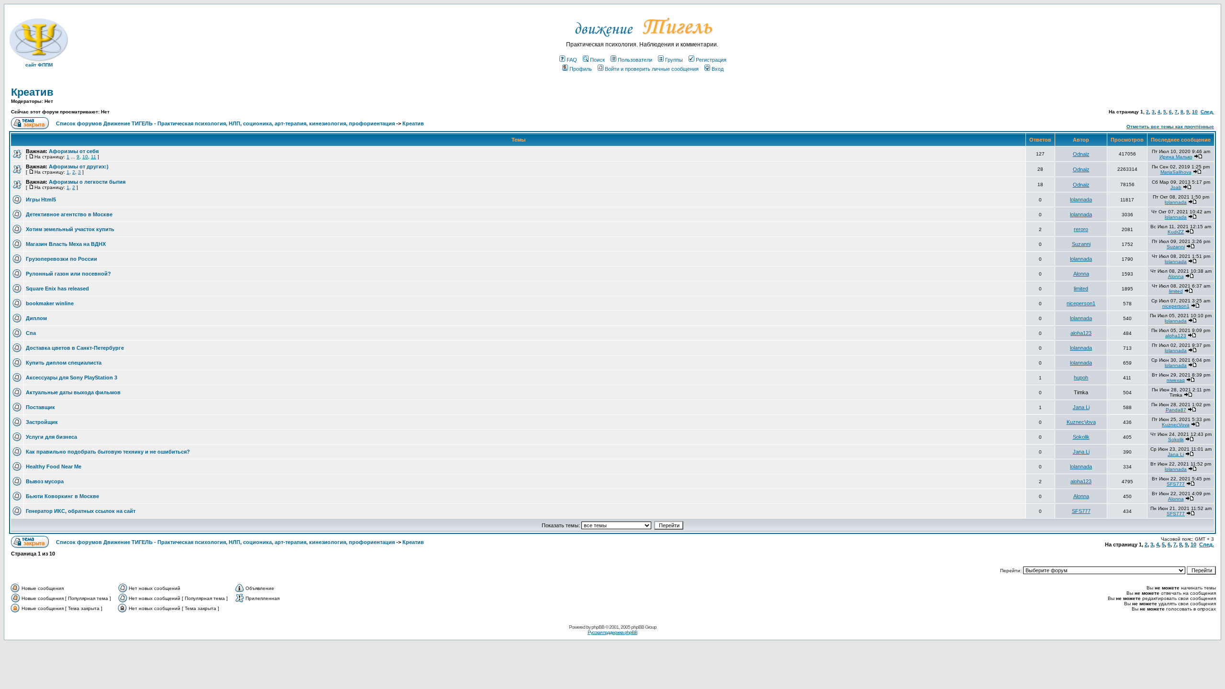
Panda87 (1176, 409)
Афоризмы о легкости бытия (87, 182)
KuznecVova (1081, 422)
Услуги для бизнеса (51, 437)
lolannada (1081, 199)
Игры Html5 (41, 199)
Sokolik (1081, 437)
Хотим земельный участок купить (70, 229)
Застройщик (42, 422)
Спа (31, 333)
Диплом (36, 318)
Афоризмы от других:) (79, 166)
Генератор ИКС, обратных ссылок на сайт (80, 511)
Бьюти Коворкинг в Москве (62, 496)
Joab (1175, 187)
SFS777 (1176, 484)
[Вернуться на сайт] (642, 39)
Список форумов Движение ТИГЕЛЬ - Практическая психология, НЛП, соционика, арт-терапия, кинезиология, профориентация (225, 123)
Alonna (1081, 274)
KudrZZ (1176, 231)
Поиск (597, 60)
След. (1207, 111)
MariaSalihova (1176, 172)
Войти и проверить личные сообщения (652, 69)
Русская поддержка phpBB (612, 632)
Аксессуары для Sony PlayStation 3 (71, 377)
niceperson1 (1081, 303)
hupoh (1081, 377)
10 (1195, 111)
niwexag (1176, 380)
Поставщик (40, 407)
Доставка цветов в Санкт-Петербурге (75, 348)
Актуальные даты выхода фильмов (73, 392)
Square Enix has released (57, 288)
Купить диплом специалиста (63, 363)
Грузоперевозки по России (61, 259)
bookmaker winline (50, 303)
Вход (718, 69)
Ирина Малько (1175, 156)
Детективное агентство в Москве (69, 214)
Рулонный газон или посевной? (68, 274)
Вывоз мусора (45, 481)
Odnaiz (1081, 154)
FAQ (572, 60)
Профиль (580, 69)
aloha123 (1080, 333)
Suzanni (1081, 244)
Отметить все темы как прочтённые (1170, 126)
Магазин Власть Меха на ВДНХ (66, 244)
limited (1081, 288)
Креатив (32, 92)
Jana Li (1081, 407)
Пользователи (635, 60)
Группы (674, 60)
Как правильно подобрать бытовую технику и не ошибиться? (108, 452)
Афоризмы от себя (74, 151)
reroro (1081, 229)
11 (93, 156)
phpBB (597, 627)
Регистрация (711, 60)
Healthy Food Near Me (53, 466)
